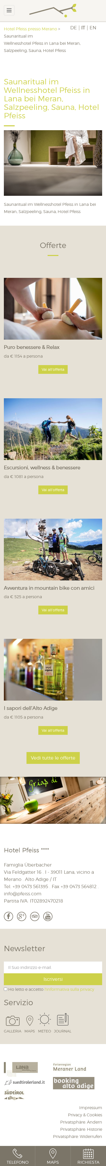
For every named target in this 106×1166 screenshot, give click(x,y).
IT (83, 27)
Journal (62, 1031)
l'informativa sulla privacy (69, 989)
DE (73, 27)
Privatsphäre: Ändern (81, 1122)
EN (93, 27)
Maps (29, 1031)
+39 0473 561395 (30, 886)
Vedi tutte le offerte (53, 758)
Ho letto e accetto (50, 989)
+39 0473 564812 (78, 886)
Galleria (12, 1031)
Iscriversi (53, 979)
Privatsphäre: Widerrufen (77, 1136)
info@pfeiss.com (22, 893)
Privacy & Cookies (85, 1114)
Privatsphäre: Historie (81, 1129)
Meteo (44, 1031)
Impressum (90, 1107)
